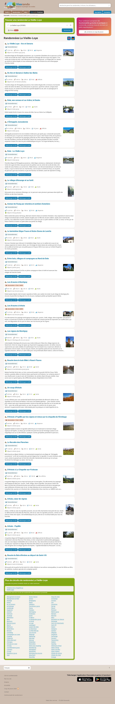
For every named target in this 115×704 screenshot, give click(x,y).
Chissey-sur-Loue (12, 644)
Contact (6, 692)
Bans (8, 619)
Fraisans (31, 610)
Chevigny (9, 642)
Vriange (53, 657)
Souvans (53, 638)
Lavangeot (32, 625)
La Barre (31, 617)
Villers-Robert (55, 651)
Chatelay (9, 636)
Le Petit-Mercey (33, 631)
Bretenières (10, 629)
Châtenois (10, 638)
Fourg (31, 608)
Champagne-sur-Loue (13, 634)
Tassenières (54, 640)
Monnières (32, 644)
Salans (53, 627)
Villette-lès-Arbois (56, 653)
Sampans (54, 629)
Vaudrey (53, 644)
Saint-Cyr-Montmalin (57, 623)
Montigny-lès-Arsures (35, 653)
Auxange (9, 615)
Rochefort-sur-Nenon (57, 619)
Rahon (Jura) (55, 612)
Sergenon (54, 634)
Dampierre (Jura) (12, 653)
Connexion (107, 12)
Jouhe (31, 615)
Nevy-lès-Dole (55, 597)
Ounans (53, 600)
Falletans (31, 604)
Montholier (32, 651)
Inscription (98, 12)
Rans (52, 617)
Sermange (54, 636)
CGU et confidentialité (10, 675)
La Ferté (31, 621)
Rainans (53, 614)
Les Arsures (32, 632)
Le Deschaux (33, 629)
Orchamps (54, 599)
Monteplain (32, 649)
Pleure (53, 608)
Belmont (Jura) (11, 623)
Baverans (9, 621)
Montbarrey (32, 647)
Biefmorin (10, 627)
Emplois (6, 682)
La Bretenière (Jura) (35, 619)
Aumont (9, 612)
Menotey (31, 638)
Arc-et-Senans (11, 604)
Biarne (9, 625)
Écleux (31, 599)
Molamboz (32, 642)
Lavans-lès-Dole (34, 627)
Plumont (53, 610)
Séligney (53, 632)
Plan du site (7, 679)
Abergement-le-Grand (13, 597)
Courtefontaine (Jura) (13, 647)
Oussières (54, 604)
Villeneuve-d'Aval (56, 646)
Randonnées (17, 12)
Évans (31, 602)
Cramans (9, 649)
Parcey (53, 606)
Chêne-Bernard (11, 640)
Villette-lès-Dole (56, 655)
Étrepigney (32, 600)
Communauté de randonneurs (13, 695)
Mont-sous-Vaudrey (35, 646)
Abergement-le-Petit (13, 599)
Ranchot (53, 615)
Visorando (6, 15)
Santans (53, 631)
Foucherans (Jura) (34, 606)
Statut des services (51, 700)
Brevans (9, 631)
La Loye (31, 623)
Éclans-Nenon (33, 597)
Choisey (9, 646)
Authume (9, 614)
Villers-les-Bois (55, 649)
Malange (31, 634)
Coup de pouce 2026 (10, 688)
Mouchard (32, 655)
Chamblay (10, 632)
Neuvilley (32, 657)
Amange (9, 600)
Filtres (14, 30)
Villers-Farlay (55, 647)
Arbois (9, 602)
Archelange (10, 606)
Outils (7, 12)
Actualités (7, 685)
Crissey (9, 651)
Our (52, 602)
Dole (8, 655)
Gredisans (32, 614)
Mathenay (32, 636)
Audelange (10, 608)
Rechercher (67, 30)
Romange (54, 621)
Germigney (32, 612)
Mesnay (31, 640)
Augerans (10, 610)
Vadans (53, 642)
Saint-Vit (53, 625)
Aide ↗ (26, 12)
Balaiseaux (10, 617)
